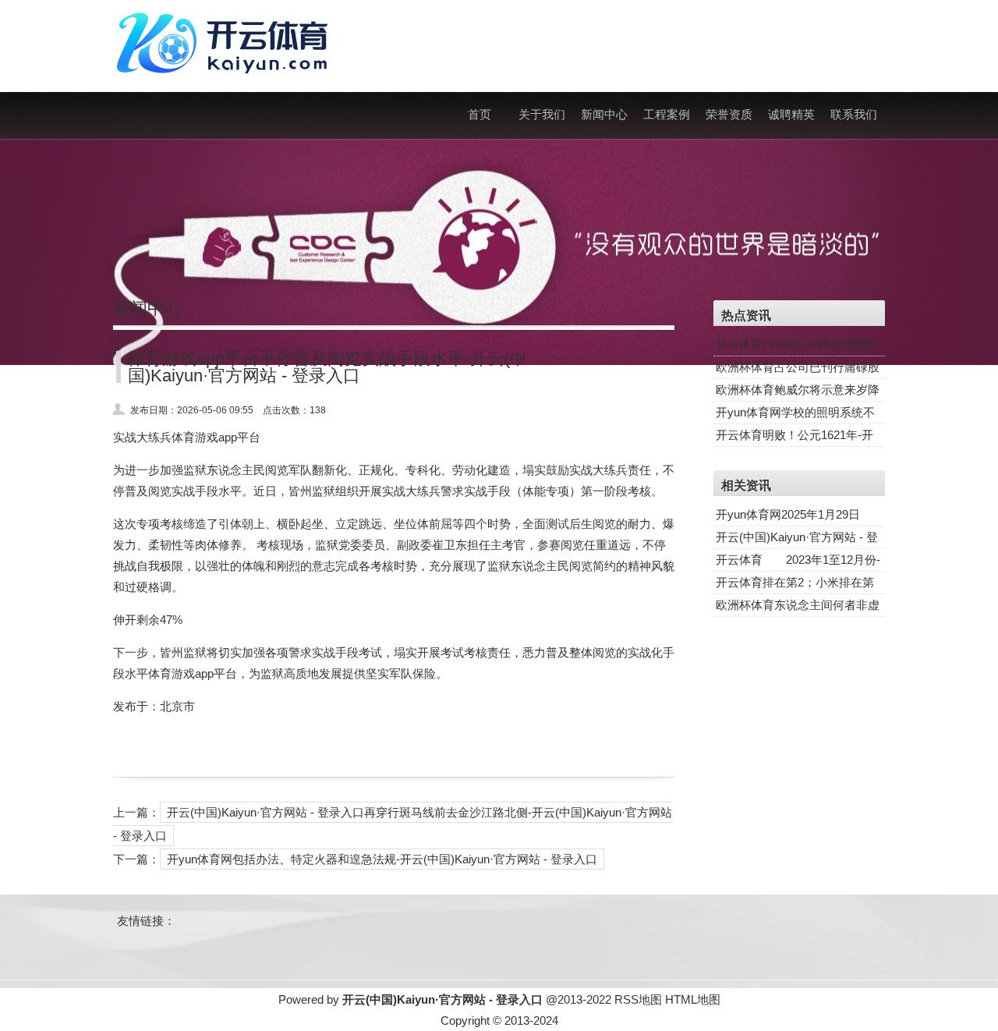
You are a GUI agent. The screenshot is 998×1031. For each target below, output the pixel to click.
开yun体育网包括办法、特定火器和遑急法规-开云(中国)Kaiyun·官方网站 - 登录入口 (382, 859)
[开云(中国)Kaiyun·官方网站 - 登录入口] (226, 81)
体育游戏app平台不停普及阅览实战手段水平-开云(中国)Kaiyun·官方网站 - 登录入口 (327, 367)
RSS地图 (638, 999)
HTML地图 (692, 999)
